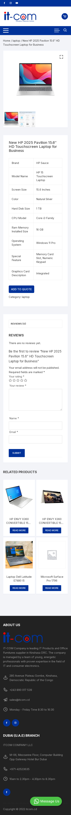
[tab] (35, 324)
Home (6, 40)
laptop (16, 40)
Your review (17, 385)
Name (14, 418)
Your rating (16, 376)
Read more (19, 530)
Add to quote (21, 289)
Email (13, 432)
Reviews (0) (18, 323)
